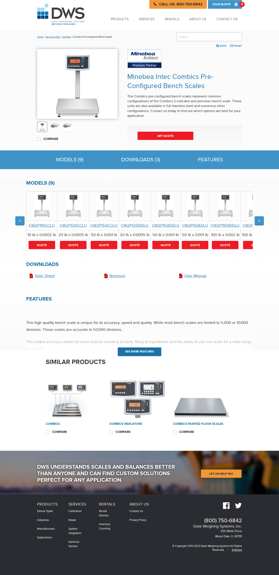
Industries (43, 520)
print (221, 46)
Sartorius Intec (52, 37)
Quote (227, 4)
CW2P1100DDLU (225, 225)
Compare (50, 139)
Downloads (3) (140, 160)
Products (120, 19)
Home (40, 37)
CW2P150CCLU (103, 225)
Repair (72, 520)
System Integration (75, 531)
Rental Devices (104, 513)
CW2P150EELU (195, 225)
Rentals (172, 19)
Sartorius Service (73, 544)
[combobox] (209, 36)
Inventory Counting (104, 526)
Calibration (75, 511)
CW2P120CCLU (73, 225)
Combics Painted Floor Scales (198, 424)
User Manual (195, 276)
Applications (44, 537)
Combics (66, 37)
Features (210, 160)
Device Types (45, 511)
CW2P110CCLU (42, 225)
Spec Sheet (45, 276)
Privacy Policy (137, 520)
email (236, 46)
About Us (197, 19)
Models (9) (69, 160)
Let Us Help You (221, 474)
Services (147, 19)
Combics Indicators (125, 424)
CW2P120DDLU (134, 225)
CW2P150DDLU (165, 225)
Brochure (117, 276)
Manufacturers (46, 529)
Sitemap (237, 550)
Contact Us (226, 19)
